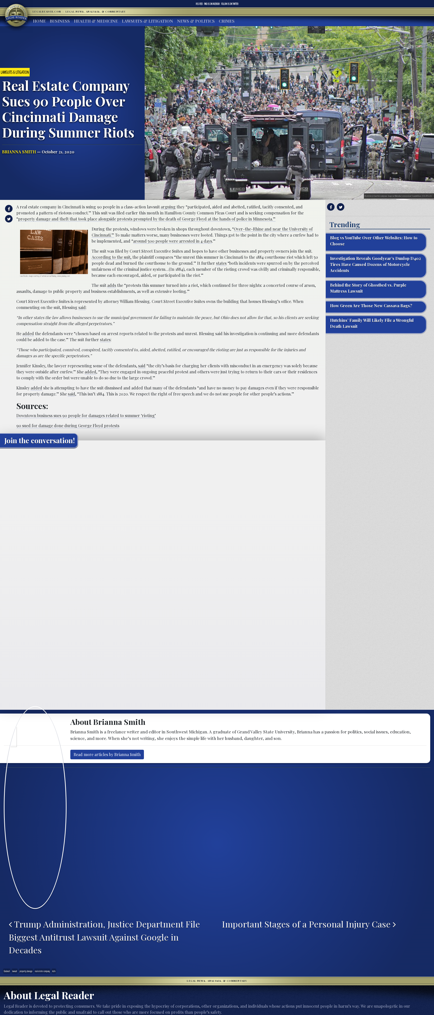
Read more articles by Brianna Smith (107, 754)
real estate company (42, 971)
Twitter (229, 4)
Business (60, 21)
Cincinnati (7, 971)
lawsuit (14, 971)
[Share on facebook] (8, 209)
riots (54, 971)
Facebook (212, 4)
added (28, 333)
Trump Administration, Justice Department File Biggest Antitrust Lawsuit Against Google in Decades (104, 937)
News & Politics (196, 21)
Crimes (227, 21)
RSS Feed (199, 4)
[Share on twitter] (8, 219)
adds (111, 285)
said (82, 307)
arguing (168, 206)
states (221, 263)
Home (39, 21)
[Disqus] (163, 514)
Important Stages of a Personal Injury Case (307, 924)
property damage (26, 971)
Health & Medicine (96, 21)
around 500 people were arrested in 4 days (172, 241)
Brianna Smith (19, 151)
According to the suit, (111, 257)
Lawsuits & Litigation (147, 21)
